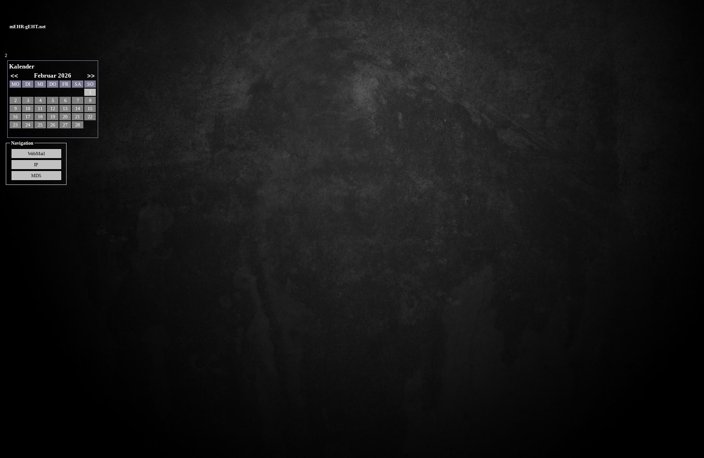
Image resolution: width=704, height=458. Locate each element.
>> (91, 76)
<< (14, 76)
